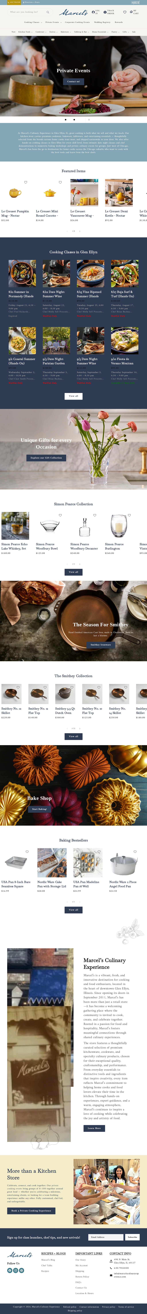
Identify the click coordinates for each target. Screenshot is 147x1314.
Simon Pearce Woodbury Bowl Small (47, 548)
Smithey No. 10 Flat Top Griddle (92, 713)
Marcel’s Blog (48, 1260)
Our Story (81, 1260)
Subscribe (132, 1237)
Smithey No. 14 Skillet (117, 711)
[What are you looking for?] (48, 12)
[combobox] (27, 12)
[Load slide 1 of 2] (71, 822)
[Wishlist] (125, 12)
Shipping (80, 1271)
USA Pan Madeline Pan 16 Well (86, 884)
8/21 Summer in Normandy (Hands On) (21, 296)
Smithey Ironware (101, 645)
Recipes (45, 1271)
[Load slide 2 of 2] (76, 822)
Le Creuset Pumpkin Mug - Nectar (15, 213)
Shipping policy (75, 1311)
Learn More (94, 1128)
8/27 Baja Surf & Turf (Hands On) (122, 294)
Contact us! (85, 81)
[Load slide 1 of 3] (65, 120)
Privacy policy (108, 1307)
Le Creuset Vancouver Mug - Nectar (82, 215)
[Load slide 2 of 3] (70, 120)
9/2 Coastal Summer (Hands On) (22, 361)
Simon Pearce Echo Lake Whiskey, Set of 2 (14, 548)
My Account (82, 1266)
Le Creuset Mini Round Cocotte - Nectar (47, 215)
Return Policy (82, 1277)
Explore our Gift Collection (46, 458)
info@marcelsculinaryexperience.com (126, 1275)
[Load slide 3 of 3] (74, 120)
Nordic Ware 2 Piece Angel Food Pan (123, 884)
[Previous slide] (58, 120)
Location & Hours (85, 1293)
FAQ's (78, 1282)
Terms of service (126, 1307)
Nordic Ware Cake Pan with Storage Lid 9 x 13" (51, 886)
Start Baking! (39, 809)
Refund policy (70, 1307)
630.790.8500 (121, 1268)
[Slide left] (67, 231)
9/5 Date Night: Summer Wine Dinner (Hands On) (90, 363)
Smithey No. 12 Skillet (11, 711)
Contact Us (81, 1288)
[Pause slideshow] (88, 120)
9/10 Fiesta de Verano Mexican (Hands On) (122, 363)
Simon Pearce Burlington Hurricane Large (116, 548)
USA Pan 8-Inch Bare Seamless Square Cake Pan (15, 886)
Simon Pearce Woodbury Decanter (84, 546)
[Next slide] (81, 120)
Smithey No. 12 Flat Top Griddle (38, 713)
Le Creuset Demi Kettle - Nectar (116, 213)
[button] (32, 22)
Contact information (89, 1307)
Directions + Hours (32, 2)
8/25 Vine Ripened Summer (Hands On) (89, 296)
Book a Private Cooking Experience (31, 1211)
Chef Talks (46, 1266)
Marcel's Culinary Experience (46, 1307)
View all (73, 396)
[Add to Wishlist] (25, 182)
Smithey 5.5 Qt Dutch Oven (65, 711)
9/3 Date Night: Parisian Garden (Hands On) (54, 363)
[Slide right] (80, 231)
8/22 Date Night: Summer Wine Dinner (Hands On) (56, 296)
